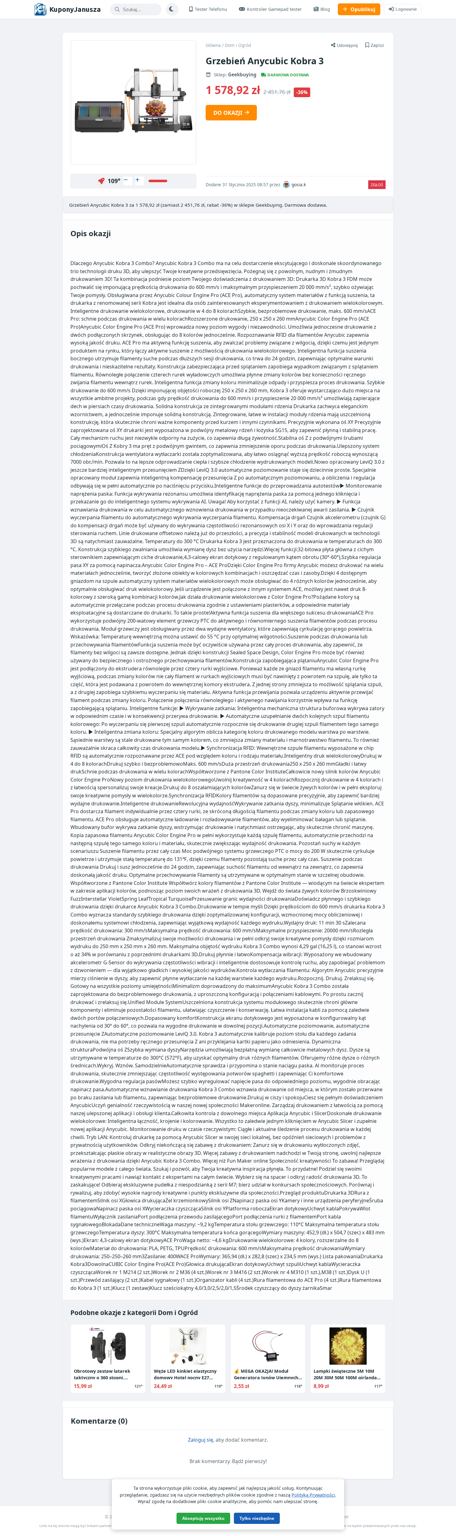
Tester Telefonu (211, 9)
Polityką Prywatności (313, 1495)
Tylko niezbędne (256, 1518)
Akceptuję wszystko (203, 1518)
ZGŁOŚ (377, 184)
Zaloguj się (200, 1439)
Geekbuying (242, 74)
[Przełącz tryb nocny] (172, 9)
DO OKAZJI (227, 112)
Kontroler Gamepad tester (274, 9)
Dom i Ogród (238, 45)
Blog (325, 9)
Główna (213, 45)
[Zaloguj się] (127, 181)
